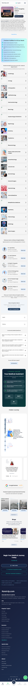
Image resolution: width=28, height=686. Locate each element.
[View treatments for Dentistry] (26, 131)
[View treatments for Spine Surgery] (26, 231)
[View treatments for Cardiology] (26, 74)
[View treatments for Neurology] (26, 109)
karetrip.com (15, 676)
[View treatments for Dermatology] (26, 174)
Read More (14, 34)
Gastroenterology (6, 619)
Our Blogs (4, 663)
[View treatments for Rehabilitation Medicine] (26, 202)
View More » (4, 640)
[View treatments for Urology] (26, 81)
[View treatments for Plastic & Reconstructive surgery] (26, 152)
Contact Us (4, 667)
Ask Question (14, 363)
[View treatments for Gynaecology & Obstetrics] (26, 117)
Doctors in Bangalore (6, 627)
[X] (19, 679)
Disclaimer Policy (5, 650)
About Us (4, 661)
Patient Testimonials (6, 665)
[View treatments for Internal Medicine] (26, 195)
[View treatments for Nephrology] (26, 124)
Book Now (5, 510)
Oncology (4, 615)
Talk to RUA (15, 565)
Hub (3, 669)
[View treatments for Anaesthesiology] (26, 159)
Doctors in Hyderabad (6, 633)
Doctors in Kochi (5, 629)
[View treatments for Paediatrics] (26, 138)
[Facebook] (8, 679)
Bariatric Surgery (5, 621)
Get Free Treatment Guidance (13, 573)
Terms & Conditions (6, 646)
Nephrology (4, 613)
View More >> (14, 514)
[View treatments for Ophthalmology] (26, 95)
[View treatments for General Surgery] (26, 181)
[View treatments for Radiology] (26, 224)
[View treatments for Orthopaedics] (26, 88)
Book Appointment (19, 16)
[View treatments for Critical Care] (26, 167)
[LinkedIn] (14, 679)
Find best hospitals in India (15, 569)
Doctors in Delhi (5, 631)
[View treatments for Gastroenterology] (26, 102)
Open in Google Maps (14, 309)
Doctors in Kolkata (6, 635)
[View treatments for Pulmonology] (26, 217)
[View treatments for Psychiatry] (26, 210)
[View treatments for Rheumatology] (26, 145)
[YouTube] (16, 679)
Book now (23, 250)
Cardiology (4, 617)
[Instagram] (11, 679)
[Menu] (25, 3)
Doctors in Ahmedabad (7, 637)
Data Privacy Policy (6, 648)
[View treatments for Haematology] (26, 188)
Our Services (4, 654)
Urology (3, 611)
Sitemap (3, 652)
